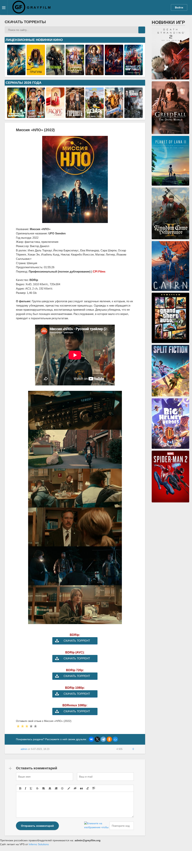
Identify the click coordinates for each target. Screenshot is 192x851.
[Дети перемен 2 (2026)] (133, 115)
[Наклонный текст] (25, 788)
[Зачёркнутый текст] (37, 788)
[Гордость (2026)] (75, 115)
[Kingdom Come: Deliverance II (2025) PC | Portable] (170, 237)
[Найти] (141, 30)
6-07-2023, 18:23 (40, 749)
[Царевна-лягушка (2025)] (75, 73)
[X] (97, 739)
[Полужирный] (20, 788)
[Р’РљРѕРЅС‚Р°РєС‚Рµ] (91, 739)
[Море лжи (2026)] (55, 115)
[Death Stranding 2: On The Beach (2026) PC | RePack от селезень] (170, 77)
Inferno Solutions (39, 844)
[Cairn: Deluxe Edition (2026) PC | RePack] (170, 288)
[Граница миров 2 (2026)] (16, 115)
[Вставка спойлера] (94, 788)
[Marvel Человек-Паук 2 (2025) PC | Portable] (170, 500)
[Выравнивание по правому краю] (56, 788)
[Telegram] (103, 739)
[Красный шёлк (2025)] (114, 73)
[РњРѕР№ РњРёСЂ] (115, 739)
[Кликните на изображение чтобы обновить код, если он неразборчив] (96, 825)
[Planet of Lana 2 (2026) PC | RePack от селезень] (170, 183)
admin (24, 749)
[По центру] (50, 788)
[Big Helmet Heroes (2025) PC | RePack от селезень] (170, 446)
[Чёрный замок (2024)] (94, 73)
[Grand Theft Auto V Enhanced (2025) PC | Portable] (170, 340)
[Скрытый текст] (75, 788)
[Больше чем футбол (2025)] (133, 73)
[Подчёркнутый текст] (31, 788)
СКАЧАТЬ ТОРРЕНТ (77, 640)
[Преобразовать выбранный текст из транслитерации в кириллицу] (87, 788)
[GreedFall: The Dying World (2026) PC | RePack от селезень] (170, 131)
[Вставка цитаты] (81, 788)
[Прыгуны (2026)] (36, 73)
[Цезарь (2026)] (94, 115)
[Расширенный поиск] (135, 30)
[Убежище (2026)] (55, 73)
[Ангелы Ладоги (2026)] (16, 73)
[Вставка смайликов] (62, 788)
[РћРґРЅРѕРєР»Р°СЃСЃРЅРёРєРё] (109, 739)
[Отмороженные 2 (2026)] (114, 115)
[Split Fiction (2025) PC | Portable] (170, 394)
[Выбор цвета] (69, 788)
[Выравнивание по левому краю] (43, 788)
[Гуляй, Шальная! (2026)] (36, 115)
